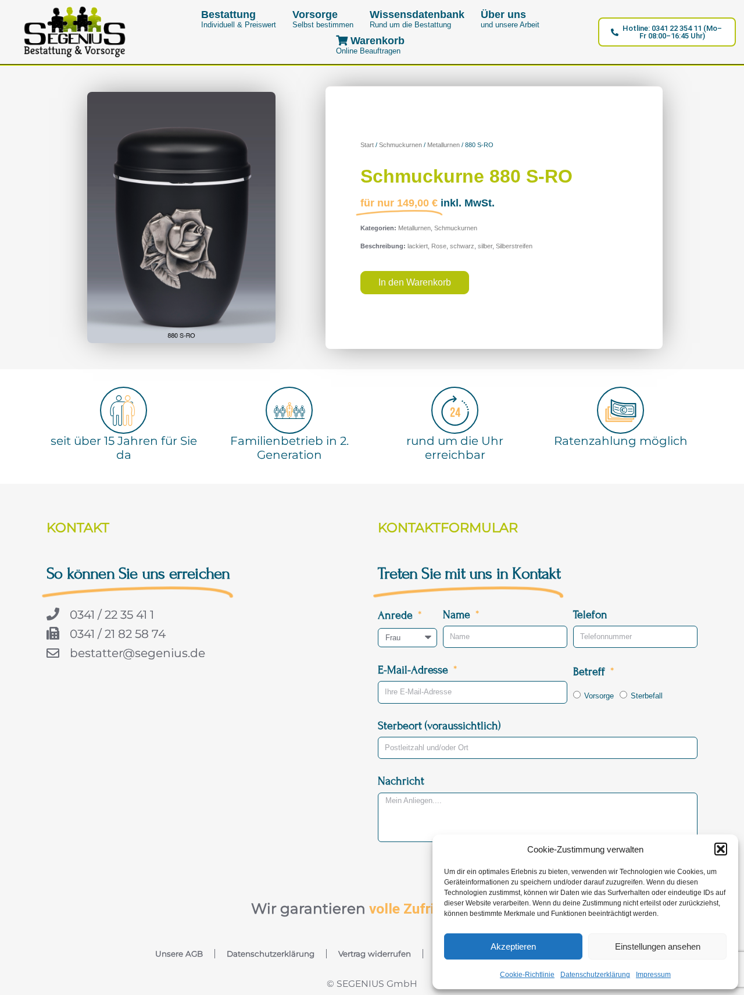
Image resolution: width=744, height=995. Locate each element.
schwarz (462, 245)
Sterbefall (647, 695)
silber (485, 245)
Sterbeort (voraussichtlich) (439, 725)
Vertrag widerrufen (374, 953)
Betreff (590, 671)
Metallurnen (443, 144)
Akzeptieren (513, 946)
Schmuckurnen (400, 144)
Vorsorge (599, 695)
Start (367, 144)
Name (458, 614)
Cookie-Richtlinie (527, 975)
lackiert (417, 245)
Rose (438, 245)
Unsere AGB (179, 953)
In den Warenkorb (414, 282)
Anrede (397, 615)
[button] (721, 849)
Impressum (653, 975)
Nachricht (401, 780)
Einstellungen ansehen (657, 946)
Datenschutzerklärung (595, 975)
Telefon (590, 614)
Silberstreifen (514, 245)
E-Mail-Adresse (414, 669)
